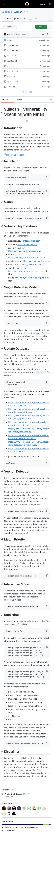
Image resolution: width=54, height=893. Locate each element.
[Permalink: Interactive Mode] (2, 584)
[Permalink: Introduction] (2, 128)
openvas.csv (12, 81)
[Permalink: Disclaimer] (2, 751)
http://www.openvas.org (33, 264)
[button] (47, 177)
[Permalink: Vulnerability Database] (2, 226)
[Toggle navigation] (4, 4)
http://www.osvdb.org (30, 277)
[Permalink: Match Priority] (2, 539)
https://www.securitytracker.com (23, 271)
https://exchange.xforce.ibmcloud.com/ (27, 257)
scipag (8, 11)
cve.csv (10, 66)
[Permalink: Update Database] (2, 348)
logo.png (11, 76)
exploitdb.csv (13, 71)
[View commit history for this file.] (48, 34)
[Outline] (51, 100)
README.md (12, 56)
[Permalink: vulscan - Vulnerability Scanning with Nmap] (2, 111)
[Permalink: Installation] (2, 161)
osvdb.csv (11, 87)
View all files (27, 92)
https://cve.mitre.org (27, 244)
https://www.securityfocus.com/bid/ (25, 251)
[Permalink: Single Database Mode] (2, 287)
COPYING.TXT (13, 50)
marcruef (11, 34)
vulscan (18, 11)
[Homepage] (27, 4)
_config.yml (12, 61)
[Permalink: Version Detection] (2, 471)
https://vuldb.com (31, 241)
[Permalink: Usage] (2, 201)
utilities (10, 40)
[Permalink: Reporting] (2, 614)
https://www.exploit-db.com (36, 261)
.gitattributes (12, 45)
